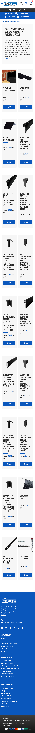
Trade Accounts (6, 660)
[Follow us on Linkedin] (22, 628)
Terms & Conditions (8, 676)
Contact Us (5, 704)
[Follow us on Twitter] (6, 628)
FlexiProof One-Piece (8, 641)
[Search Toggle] (21, 3)
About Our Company (8, 688)
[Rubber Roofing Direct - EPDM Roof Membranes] (11, 3)
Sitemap (4, 651)
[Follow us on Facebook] (2, 628)
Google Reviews (7, 698)
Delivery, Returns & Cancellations (12, 666)
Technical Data (6, 671)
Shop (3, 638)
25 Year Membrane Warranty (10, 668)
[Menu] (2, 3)
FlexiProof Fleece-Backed (9, 643)
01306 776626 (7, 620)
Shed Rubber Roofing (8, 646)
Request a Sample (7, 674)
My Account (5, 706)
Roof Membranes (7, 649)
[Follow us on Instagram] (18, 628)
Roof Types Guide (7, 693)
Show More (8, 58)
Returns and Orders (8, 663)
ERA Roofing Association (9, 701)
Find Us (3, 615)
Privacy (4, 679)
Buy (10, 107)
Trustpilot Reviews (7, 696)
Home (4, 21)
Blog (3, 691)
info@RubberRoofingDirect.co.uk (12, 622)
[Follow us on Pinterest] (10, 628)
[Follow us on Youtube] (14, 628)
